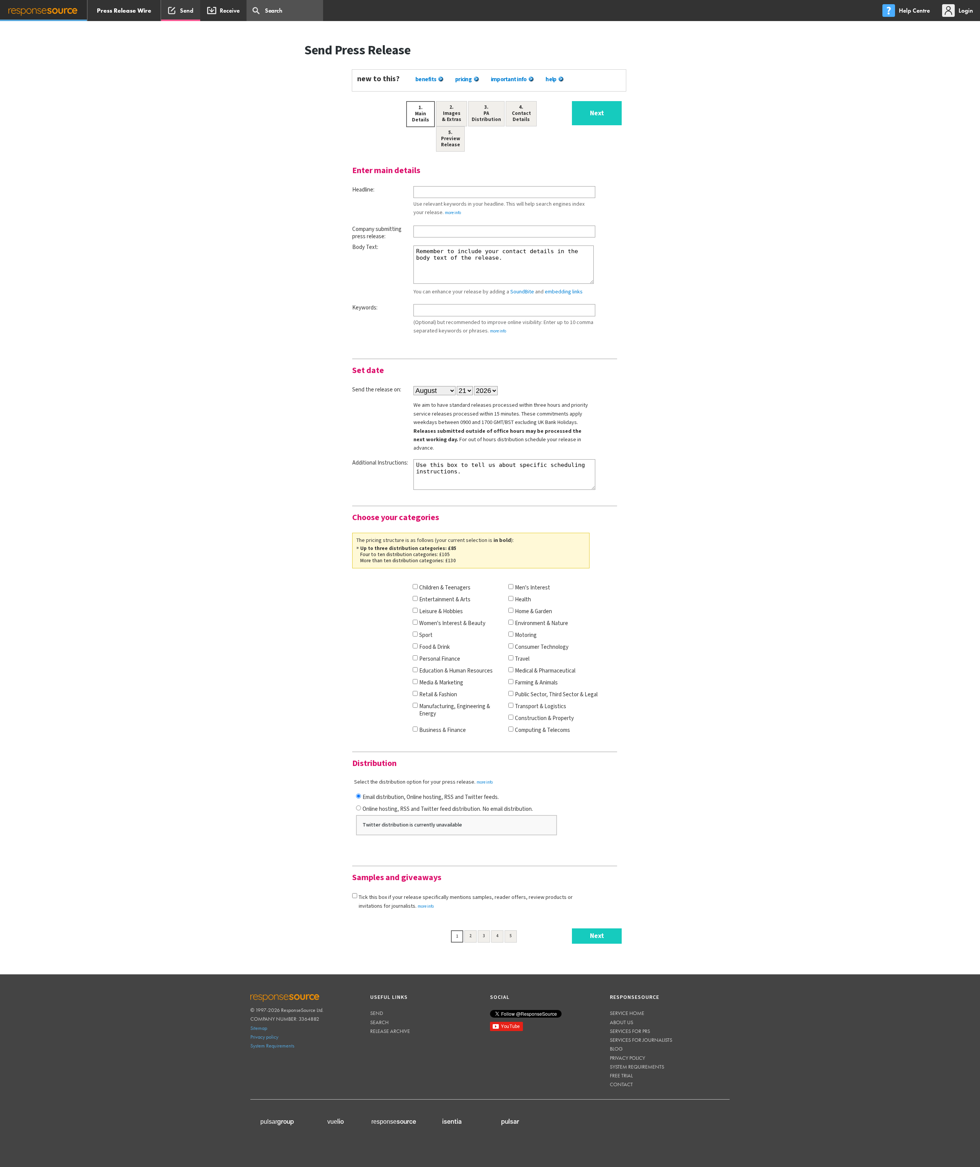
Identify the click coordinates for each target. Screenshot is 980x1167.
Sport (426, 635)
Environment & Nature (541, 623)
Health (523, 599)
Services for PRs (630, 1031)
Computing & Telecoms (542, 730)
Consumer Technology (541, 647)
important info (509, 79)
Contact (621, 1084)
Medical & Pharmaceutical (545, 670)
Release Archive (390, 1031)
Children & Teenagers (444, 587)
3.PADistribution (486, 113)
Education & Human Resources (456, 670)
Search (379, 1022)
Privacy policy (264, 1036)
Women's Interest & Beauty (452, 623)
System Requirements (272, 1045)
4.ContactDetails (521, 113)
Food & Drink (434, 647)
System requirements (637, 1066)
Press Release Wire (124, 11)
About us (621, 1022)
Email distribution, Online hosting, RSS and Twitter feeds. (431, 797)
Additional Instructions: (380, 462)
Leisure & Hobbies (441, 611)
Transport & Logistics (540, 706)
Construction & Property (544, 718)
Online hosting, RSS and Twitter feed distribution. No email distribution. (448, 809)
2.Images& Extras (451, 113)
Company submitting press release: (377, 233)
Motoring (526, 635)
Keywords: (364, 307)
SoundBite (522, 291)
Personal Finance (439, 659)
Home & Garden (533, 611)
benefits (425, 79)
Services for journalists (641, 1039)
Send (376, 1013)
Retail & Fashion (438, 694)
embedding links (564, 291)
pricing (463, 79)
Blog (616, 1048)
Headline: (363, 189)
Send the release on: (376, 389)
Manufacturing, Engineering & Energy (454, 710)
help (551, 79)
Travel (522, 659)
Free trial (621, 1075)
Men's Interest (532, 587)
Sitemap (258, 1028)
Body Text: (365, 247)
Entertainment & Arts (444, 599)
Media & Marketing (441, 682)
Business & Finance (442, 730)
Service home (627, 1013)
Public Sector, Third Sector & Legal (556, 694)
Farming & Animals (536, 682)
